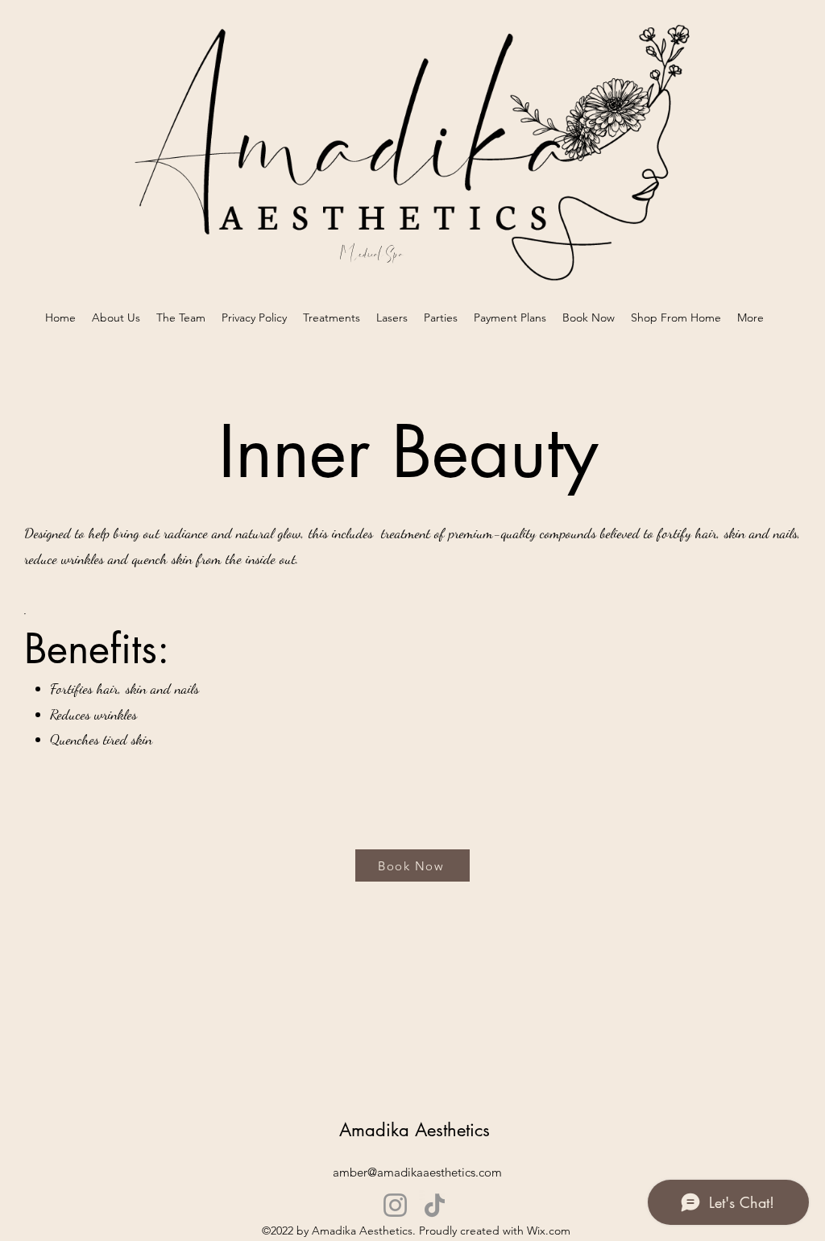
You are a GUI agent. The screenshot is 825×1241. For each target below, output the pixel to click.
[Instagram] (395, 1205)
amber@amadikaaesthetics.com (417, 1172)
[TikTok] (434, 1205)
